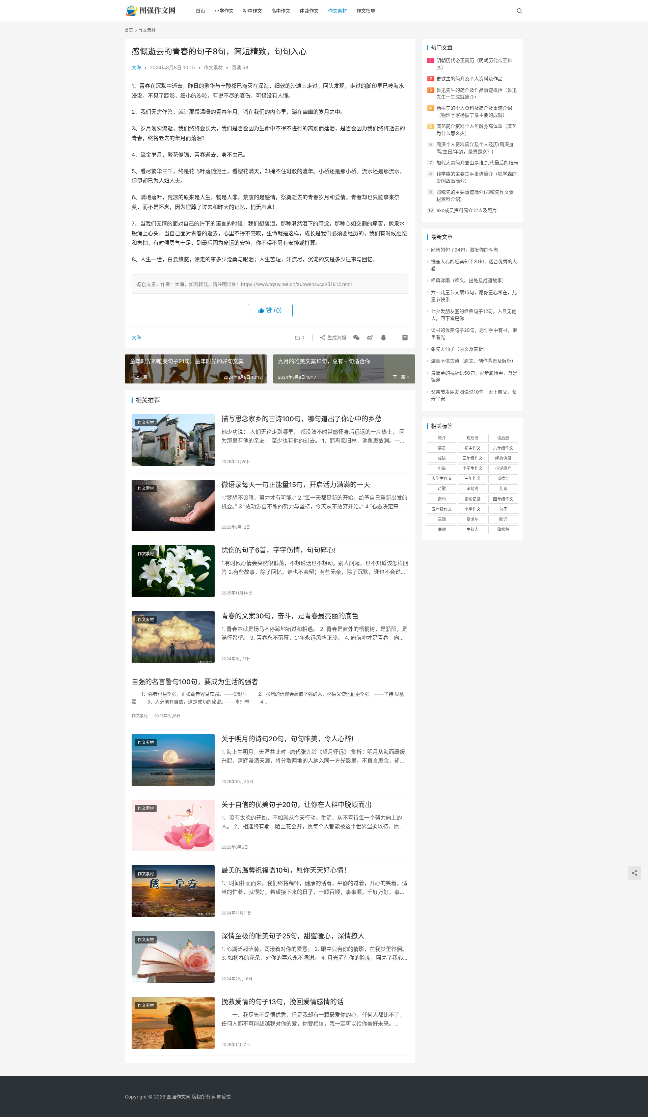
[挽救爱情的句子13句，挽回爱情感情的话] (173, 1023)
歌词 (503, 519)
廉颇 (442, 529)
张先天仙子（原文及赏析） (459, 349)
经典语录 (503, 458)
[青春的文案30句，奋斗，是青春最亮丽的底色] (173, 637)
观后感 (472, 438)
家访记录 (472, 499)
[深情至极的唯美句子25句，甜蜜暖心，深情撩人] (173, 957)
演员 (442, 448)
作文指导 (365, 11)
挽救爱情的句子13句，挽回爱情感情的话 (282, 1002)
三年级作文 (472, 458)
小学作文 (224, 11)
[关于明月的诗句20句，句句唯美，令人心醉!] (173, 760)
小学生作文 (472, 468)
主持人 (472, 529)
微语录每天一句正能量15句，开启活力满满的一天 (295, 485)
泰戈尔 (472, 519)
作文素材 (337, 11)
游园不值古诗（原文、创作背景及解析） (473, 361)
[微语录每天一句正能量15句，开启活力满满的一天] (173, 506)
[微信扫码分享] (356, 337)
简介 (442, 438)
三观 (442, 519)
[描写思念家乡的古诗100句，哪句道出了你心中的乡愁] (173, 440)
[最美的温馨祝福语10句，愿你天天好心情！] (173, 891)
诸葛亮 (472, 488)
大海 (136, 67)
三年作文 (472, 478)
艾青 (503, 488)
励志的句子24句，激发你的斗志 (464, 249)
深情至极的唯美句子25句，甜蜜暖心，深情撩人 (292, 936)
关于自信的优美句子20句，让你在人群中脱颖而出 (296, 805)
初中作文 (252, 11)
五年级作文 (442, 509)
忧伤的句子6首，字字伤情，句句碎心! (278, 550)
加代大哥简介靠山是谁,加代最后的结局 (477, 162)
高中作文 (280, 11)
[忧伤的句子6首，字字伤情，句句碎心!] (173, 571)
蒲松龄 (503, 529)
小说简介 (503, 468)
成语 (442, 458)
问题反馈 (221, 1096)
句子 (503, 509)
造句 (442, 499)
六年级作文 (503, 448)
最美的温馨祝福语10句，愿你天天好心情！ (285, 870)
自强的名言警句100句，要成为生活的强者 (195, 682)
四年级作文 (503, 499)
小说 (442, 468)
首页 (200, 11)
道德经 (503, 478)
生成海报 (336, 337)
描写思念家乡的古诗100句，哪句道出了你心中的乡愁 (301, 419)
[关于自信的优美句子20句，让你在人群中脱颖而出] (173, 826)
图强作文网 (178, 1096)
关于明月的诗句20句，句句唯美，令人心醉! (287, 739)
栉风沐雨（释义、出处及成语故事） (469, 280)
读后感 (503, 438)
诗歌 (442, 488)
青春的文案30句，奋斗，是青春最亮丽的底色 (289, 616)
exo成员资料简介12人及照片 (466, 210)
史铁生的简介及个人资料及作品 (469, 78)
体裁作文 (309, 11)
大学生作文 (442, 478)
